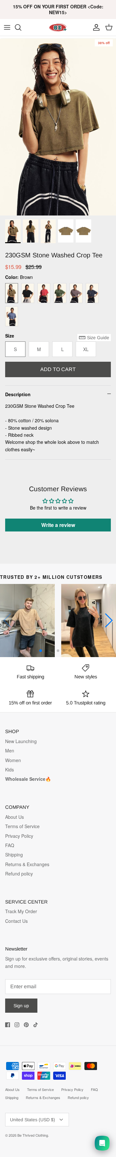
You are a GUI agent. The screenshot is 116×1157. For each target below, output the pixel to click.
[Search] (21, 27)
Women (13, 760)
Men (9, 750)
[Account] (95, 27)
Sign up (21, 1005)
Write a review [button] (58, 525)
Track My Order (21, 911)
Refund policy (19, 873)
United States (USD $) (32, 1119)
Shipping (14, 854)
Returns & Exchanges (27, 864)
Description (18, 394)
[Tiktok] (35, 1024)
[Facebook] (7, 1024)
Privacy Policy (19, 836)
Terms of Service (22, 826)
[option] (58, 125)
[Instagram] (17, 1024)
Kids (9, 769)
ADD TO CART (58, 369)
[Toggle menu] (7, 27)
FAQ (9, 845)
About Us (14, 817)
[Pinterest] (26, 1024)
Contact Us (16, 921)
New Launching (21, 741)
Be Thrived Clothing (32, 1135)
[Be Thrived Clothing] (58, 27)
